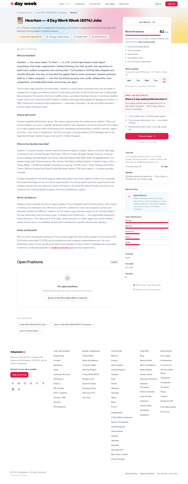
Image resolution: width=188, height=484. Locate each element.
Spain (113, 397)
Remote (114, 355)
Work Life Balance (148, 365)
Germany (115, 388)
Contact (164, 396)
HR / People (59, 388)
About (163, 391)
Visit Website (151, 23)
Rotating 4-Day (89, 388)
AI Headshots (166, 360)
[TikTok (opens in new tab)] (30, 383)
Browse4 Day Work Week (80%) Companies (67, 298)
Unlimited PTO (117, 450)
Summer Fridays (89, 383)
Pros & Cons (94, 4)
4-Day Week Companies (121, 417)
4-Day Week (87, 355)
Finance (57, 383)
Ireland (114, 383)
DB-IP (24, 475)
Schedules (144, 410)
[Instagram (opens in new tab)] (24, 383)
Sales (56, 369)
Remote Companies (119, 422)
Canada (114, 374)
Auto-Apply (165, 355)
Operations (58, 379)
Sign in (158, 4)
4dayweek (17, 351)
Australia (115, 393)
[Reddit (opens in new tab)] (12, 389)
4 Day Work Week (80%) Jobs (32, 324)
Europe (114, 360)
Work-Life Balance (90, 360)
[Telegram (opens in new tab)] (43, 383)
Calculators (165, 378)
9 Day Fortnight (118, 459)
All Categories (60, 406)
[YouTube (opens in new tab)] (18, 389)
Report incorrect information (148, 289)
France (114, 406)
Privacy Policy (131, 473)
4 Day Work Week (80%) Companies (51, 12)
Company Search (24, 12)
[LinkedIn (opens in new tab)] (18, 383)
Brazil (113, 402)
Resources (124, 4)
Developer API (166, 401)
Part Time (86, 397)
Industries (144, 401)
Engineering (59, 355)
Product (57, 360)
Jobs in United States (28, 331)
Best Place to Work (119, 454)
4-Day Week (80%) (90, 374)
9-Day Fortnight (89, 365)
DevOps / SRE (60, 397)
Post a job (164, 411)
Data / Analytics (60, 393)
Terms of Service (147, 473)
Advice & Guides (147, 391)
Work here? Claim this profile (148, 285)
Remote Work (146, 360)
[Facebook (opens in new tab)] (37, 383)
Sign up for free (19, 375)
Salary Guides (146, 369)
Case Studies (146, 396)
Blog (142, 355)
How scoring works (146, 42)
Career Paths (145, 405)
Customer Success (62, 374)
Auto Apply (110, 4)
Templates (144, 415)
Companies (80, 4)
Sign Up (171, 4)
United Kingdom (118, 369)
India (113, 379)
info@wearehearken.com (62, 247)
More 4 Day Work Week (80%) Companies (73, 324)
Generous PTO (88, 393)
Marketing (58, 365)
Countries (164, 387)
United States (117, 365)
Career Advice (146, 374)
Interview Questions (148, 379)
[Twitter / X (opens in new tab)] (12, 383)
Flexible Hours (88, 379)
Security (57, 402)
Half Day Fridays (89, 369)
